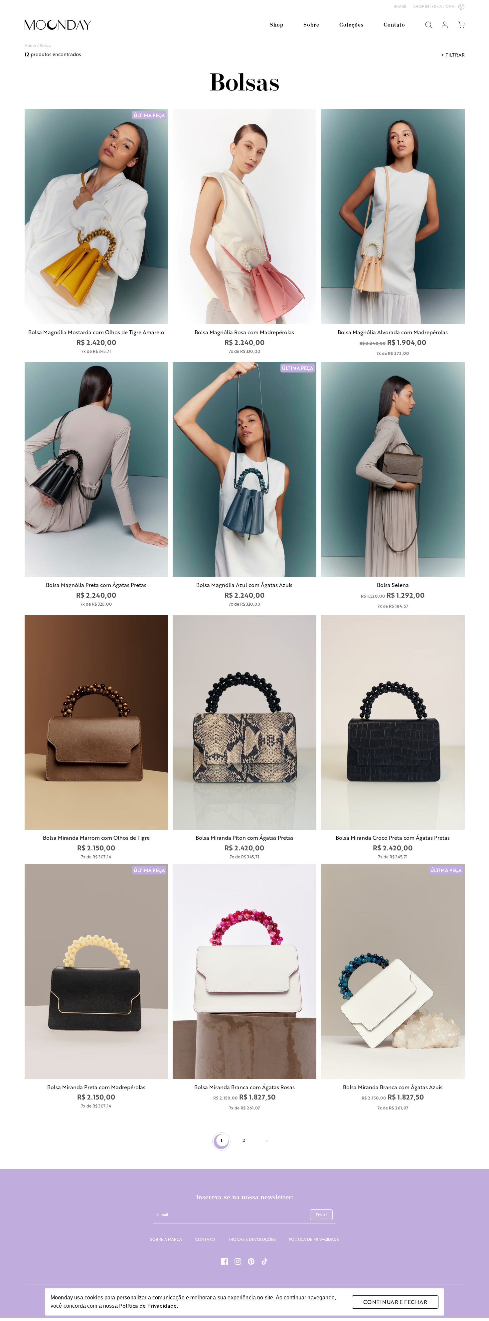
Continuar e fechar (395, 1301)
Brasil (400, 6)
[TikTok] (264, 1262)
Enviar (321, 1214)
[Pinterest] (251, 1262)
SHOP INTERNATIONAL (434, 6)
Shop (276, 25)
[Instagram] (238, 1262)
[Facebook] (224, 1262)
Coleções (351, 25)
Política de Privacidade (148, 1305)
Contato (394, 25)
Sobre (311, 25)
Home (30, 45)
